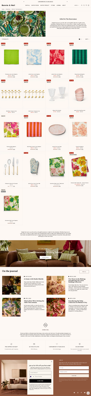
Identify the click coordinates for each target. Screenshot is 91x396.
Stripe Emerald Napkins (80, 74)
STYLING (53, 5)
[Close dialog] (51, 361)
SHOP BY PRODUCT (44, 5)
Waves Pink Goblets (57, 110)
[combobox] (31, 376)
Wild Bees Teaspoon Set (11, 111)
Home (3, 9)
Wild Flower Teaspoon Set (34, 111)
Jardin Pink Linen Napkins (56, 74)
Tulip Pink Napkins (80, 146)
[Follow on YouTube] (84, 392)
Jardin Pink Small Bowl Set (79, 110)
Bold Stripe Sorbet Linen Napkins (34, 146)
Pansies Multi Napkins (11, 146)
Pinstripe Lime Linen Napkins (11, 74)
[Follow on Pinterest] (81, 392)
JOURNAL (58, 5)
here (60, 349)
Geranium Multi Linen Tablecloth (57, 183)
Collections (8, 9)
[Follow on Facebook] (74, 392)
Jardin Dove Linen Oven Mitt (34, 183)
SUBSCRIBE (40, 381)
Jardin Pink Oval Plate (56, 146)
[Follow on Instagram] (77, 392)
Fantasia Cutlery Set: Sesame (11, 183)
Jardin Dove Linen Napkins (34, 74)
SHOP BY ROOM (35, 5)
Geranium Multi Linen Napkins (11, 220)
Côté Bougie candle (41, 1)
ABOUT (64, 5)
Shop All (27, 5)
